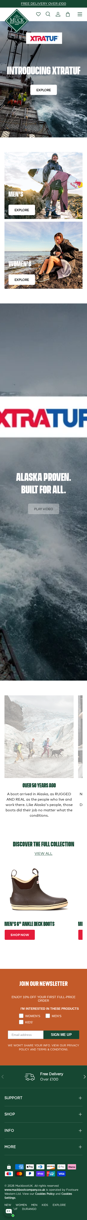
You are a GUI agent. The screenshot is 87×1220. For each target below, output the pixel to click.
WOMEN (21, 1205)
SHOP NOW (19, 934)
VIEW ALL (43, 853)
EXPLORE (43, 90)
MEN (34, 1205)
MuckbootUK (24, 1185)
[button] (68, 14)
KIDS (45, 1205)
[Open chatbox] (9, 1211)
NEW (7, 1205)
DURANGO (29, 1209)
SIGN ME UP (61, 1035)
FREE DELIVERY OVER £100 (43, 3)
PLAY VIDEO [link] (43, 509)
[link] (39, 736)
